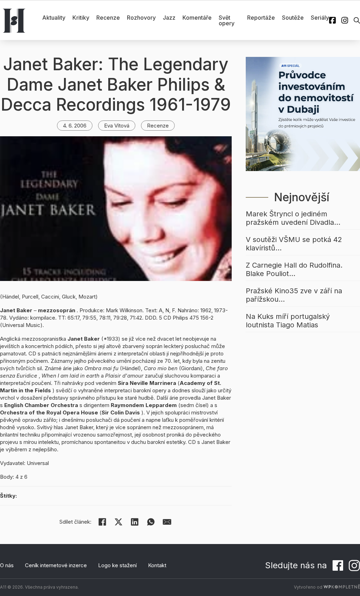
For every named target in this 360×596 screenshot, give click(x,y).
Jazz (169, 17)
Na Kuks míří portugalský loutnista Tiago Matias (288, 320)
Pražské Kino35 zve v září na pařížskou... (294, 295)
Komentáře (197, 17)
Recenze (108, 17)
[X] (118, 522)
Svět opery (226, 20)
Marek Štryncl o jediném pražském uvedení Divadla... (293, 218)
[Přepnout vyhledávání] (357, 20)
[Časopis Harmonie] (14, 20)
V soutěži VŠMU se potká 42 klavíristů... (294, 243)
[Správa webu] (341, 587)
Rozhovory (141, 17)
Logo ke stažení (117, 565)
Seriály (320, 17)
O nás (7, 565)
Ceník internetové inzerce (56, 565)
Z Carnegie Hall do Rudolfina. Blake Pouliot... (294, 269)
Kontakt (157, 565)
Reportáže (261, 17)
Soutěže (293, 17)
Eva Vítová (116, 125)
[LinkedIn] (134, 522)
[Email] (167, 522)
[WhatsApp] (151, 522)
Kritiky (80, 17)
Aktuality (53, 17)
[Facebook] (102, 522)
